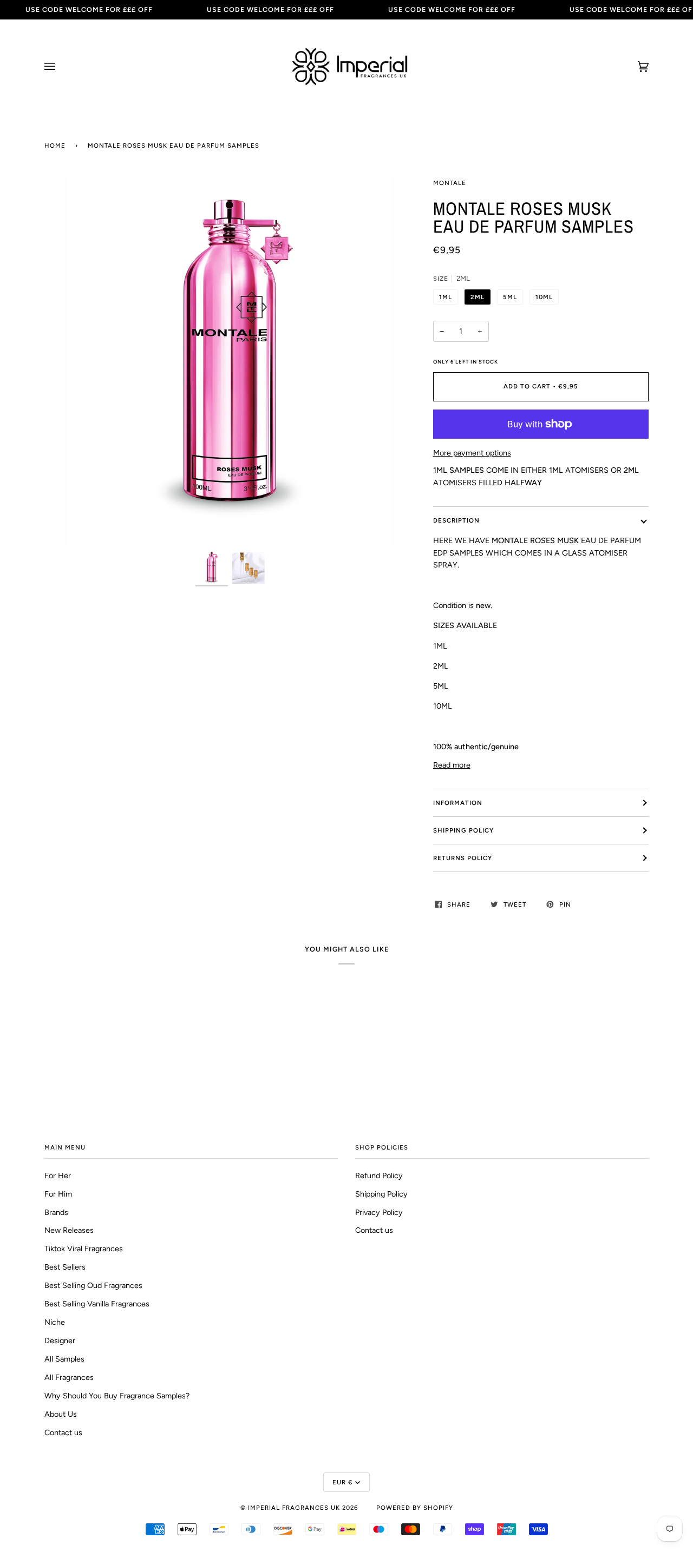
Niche (54, 1322)
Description (456, 520)
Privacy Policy (379, 1212)
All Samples (64, 1359)
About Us (60, 1414)
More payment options (472, 453)
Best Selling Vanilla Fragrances (96, 1304)
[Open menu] (60, 66)
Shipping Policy (463, 830)
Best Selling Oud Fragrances (93, 1285)
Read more (451, 765)
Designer (59, 1340)
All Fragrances (69, 1377)
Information (457, 803)
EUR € (342, 1482)
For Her (57, 1175)
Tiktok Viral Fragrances (83, 1248)
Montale (449, 183)
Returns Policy (462, 858)
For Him (58, 1194)
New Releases (69, 1230)
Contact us (63, 1432)
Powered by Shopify (414, 1507)
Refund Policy (379, 1175)
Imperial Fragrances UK (294, 1507)
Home (55, 145)
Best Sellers (65, 1267)
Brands (56, 1212)
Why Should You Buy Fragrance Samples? (116, 1396)
